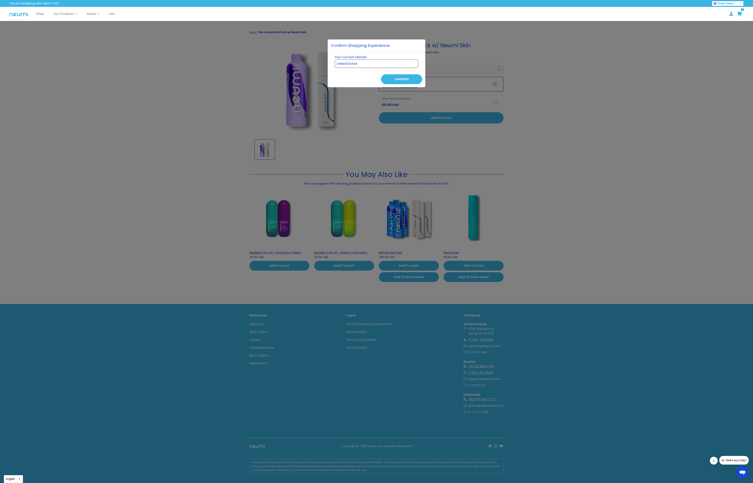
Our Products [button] (64, 14)
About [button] (91, 14)
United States (725, 3)
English (10, 479)
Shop (40, 14)
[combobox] (13, 479)
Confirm (402, 79)
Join (111, 14)
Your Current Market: (351, 57)
